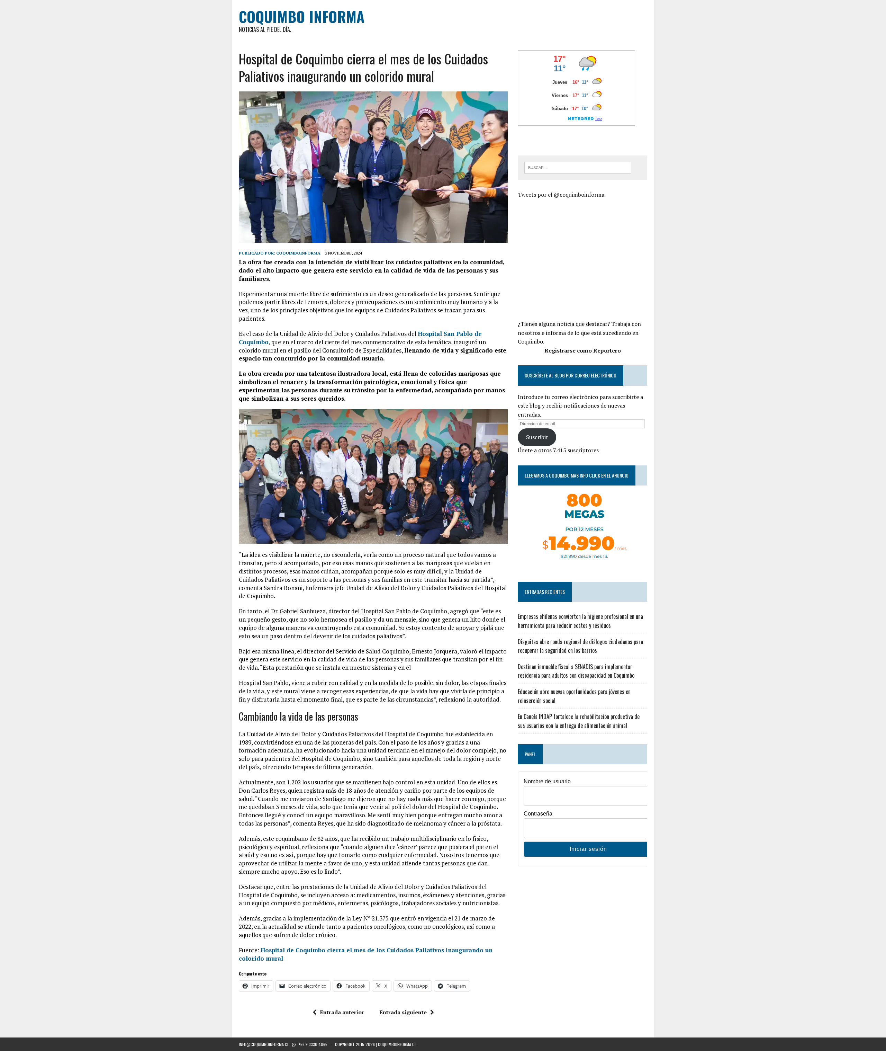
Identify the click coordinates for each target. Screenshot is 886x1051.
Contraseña (538, 814)
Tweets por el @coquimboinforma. (562, 194)
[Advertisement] (576, 258)
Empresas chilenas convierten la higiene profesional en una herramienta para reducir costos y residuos (580, 621)
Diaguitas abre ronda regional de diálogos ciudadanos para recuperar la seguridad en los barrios (580, 646)
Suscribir (537, 437)
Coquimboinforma (298, 253)
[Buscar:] (577, 167)
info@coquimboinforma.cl (264, 1044)
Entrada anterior (342, 1012)
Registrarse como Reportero (582, 350)
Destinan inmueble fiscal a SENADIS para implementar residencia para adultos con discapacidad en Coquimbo (576, 671)
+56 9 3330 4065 (313, 1044)
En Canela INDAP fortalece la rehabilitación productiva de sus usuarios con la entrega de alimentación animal (579, 721)
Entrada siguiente (403, 1012)
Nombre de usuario (547, 781)
